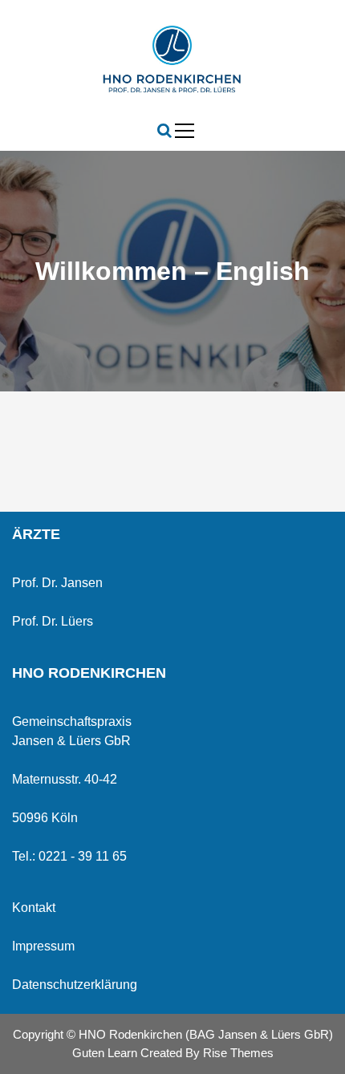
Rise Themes (238, 1053)
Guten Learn (106, 1053)
